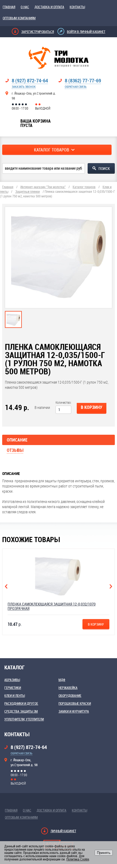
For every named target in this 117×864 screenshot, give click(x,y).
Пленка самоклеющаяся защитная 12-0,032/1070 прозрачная (52, 606)
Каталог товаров (84, 187)
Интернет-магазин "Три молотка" (43, 187)
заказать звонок (24, 87)
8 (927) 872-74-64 (30, 80)
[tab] (13, 319)
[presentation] (13, 325)
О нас (25, 7)
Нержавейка (68, 687)
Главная (9, 7)
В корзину (91, 407)
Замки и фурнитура (74, 711)
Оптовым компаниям (19, 18)
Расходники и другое (21, 703)
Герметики (12, 687)
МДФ (62, 679)
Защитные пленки (27, 191)
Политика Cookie (77, 859)
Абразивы (12, 679)
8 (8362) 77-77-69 (83, 80)
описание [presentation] (17, 440)
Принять (103, 853)
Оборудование (70, 695)
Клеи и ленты (14, 695)
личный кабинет (63, 831)
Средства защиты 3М (21, 711)
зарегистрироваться (37, 31)
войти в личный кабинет (86, 31)
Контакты (77, 7)
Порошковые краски (75, 703)
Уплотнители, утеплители (24, 719)
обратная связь (76, 87)
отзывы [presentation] (15, 450)
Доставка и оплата (49, 7)
